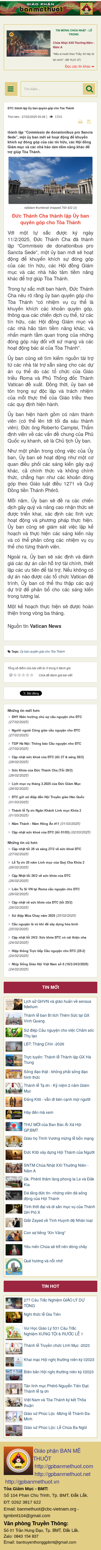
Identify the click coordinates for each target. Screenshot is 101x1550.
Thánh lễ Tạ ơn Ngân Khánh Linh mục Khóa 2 (46, 810)
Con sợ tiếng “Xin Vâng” (44, 1232)
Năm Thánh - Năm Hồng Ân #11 (35, 823)
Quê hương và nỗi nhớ (43, 1261)
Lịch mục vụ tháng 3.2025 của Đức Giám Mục (46, 783)
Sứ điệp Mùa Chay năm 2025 (33, 915)
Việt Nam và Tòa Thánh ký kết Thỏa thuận (55, 1402)
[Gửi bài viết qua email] (72, 121)
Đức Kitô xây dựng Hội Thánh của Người (59, 1152)
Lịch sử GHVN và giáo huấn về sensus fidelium (57, 1004)
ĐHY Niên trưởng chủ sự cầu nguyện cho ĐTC (47, 716)
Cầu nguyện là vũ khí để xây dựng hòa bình (45, 924)
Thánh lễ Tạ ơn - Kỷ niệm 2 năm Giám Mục (56, 1088)
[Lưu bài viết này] (89, 121)
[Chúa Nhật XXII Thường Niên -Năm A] (28, 43)
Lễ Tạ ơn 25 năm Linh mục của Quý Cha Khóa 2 (48, 862)
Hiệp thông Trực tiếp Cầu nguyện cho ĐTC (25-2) (48, 950)
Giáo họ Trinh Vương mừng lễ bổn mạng (59, 1138)
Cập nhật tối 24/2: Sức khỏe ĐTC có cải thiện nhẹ (49, 937)
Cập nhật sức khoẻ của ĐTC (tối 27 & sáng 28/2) (48, 757)
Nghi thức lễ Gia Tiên (42, 1314)
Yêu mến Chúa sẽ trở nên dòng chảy (55, 1246)
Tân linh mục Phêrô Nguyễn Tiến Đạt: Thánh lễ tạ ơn (56, 1388)
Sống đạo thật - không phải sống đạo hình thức (56, 1074)
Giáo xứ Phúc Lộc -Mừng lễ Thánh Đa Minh (57, 1416)
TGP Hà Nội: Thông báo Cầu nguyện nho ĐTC (46, 743)
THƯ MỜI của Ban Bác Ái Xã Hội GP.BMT (52, 1127)
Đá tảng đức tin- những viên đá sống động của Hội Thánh (55, 1195)
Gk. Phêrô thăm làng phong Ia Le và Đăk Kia (59, 1181)
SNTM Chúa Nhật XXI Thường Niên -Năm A (56, 1168)
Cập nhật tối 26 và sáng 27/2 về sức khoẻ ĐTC (46, 848)
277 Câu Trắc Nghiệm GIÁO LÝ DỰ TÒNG (54, 1302)
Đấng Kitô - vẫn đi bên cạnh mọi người (57, 1099)
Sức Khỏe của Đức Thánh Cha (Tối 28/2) (42, 770)
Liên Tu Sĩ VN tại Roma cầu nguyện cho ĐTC (46, 889)
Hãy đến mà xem (38, 1112)
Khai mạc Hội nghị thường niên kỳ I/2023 (59, 1359)
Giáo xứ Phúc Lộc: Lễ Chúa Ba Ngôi (55, 1427)
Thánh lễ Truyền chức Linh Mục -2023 (57, 1345)
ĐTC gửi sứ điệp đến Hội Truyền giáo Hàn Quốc (48, 796)
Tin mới (50, 987)
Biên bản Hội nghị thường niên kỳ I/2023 (59, 1372)
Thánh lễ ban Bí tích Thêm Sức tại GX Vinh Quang (56, 1018)
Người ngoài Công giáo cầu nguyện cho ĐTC (46, 730)
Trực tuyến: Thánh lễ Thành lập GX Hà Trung (57, 1059)
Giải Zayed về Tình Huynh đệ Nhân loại (58, 1220)
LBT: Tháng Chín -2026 (44, 1044)
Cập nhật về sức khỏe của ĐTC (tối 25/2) (42, 902)
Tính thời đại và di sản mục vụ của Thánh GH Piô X (59, 1209)
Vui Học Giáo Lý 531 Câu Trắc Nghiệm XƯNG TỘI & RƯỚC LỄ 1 (53, 1331)
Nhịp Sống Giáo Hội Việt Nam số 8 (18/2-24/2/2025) (50, 964)
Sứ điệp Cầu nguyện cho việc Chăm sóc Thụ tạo (59, 1033)
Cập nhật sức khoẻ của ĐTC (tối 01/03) (41, 832)
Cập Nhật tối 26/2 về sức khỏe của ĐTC (41, 875)
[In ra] (81, 121)
